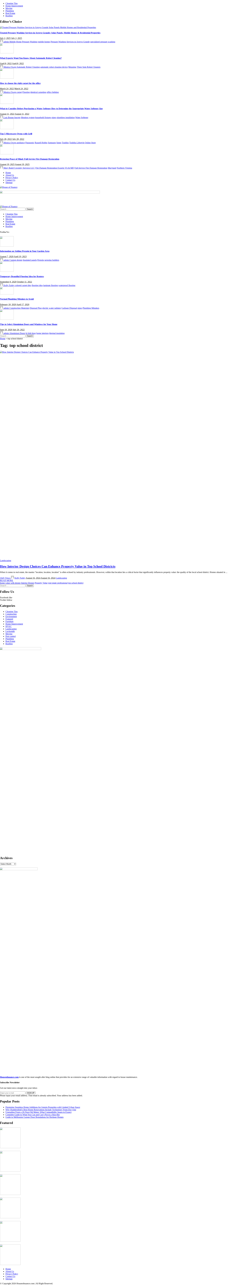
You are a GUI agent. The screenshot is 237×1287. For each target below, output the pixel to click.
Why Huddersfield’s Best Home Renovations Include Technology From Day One (40, 1110)
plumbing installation (66, 117)
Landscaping (5, 560)
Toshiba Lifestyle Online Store (82, 142)
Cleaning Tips (11, 611)
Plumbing (9, 639)
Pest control (10, 636)
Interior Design (27, 583)
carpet (19, 92)
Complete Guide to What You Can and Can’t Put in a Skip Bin (32, 1114)
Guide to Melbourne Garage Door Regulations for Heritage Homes (34, 1117)
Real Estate (10, 641)
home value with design (10, 583)
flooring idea (37, 285)
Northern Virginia (124, 168)
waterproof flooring (66, 285)
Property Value (41, 583)
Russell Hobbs (41, 142)
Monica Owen (9, 67)
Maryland (112, 168)
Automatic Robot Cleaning (28, 67)
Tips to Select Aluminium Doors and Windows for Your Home (28, 324)
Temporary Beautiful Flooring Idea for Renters (22, 276)
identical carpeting (38, 92)
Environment (11, 616)
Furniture (9, 621)
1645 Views (5, 578)
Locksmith (10, 631)
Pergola (40, 260)
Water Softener (81, 117)
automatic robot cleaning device (54, 67)
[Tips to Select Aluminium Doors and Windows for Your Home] (7, 319)
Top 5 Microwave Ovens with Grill (16, 134)
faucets (17, 117)
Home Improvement (14, 624)
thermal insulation (57, 333)
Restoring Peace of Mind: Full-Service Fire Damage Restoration (29, 159)
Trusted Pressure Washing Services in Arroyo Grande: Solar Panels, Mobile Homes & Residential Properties (50, 33)
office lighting (53, 92)
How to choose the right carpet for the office (20, 83)
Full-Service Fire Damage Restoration (90, 168)
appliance (21, 142)
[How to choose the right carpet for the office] (7, 78)
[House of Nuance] (8, 187)
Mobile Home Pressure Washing (23, 42)
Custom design (15, 260)
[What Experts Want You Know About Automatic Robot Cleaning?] (7, 52)
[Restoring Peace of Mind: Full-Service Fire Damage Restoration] (7, 153)
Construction (11, 614)
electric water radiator (51, 308)
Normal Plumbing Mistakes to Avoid (17, 299)
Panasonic (29, 142)
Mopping (72, 67)
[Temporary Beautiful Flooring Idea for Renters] (7, 271)
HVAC (8, 626)
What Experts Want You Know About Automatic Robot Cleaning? (31, 58)
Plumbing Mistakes (91, 308)
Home (2, 338)
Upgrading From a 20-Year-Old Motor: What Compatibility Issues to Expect (38, 1112)
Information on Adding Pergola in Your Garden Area (24, 251)
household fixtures (43, 117)
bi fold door (31, 333)
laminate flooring (50, 285)
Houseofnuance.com (9, 1077)
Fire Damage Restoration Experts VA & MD (54, 168)
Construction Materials (19, 308)
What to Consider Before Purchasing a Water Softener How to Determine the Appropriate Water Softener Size (51, 108)
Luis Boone (8, 117)
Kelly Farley (9, 285)
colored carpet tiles (23, 285)
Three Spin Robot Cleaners (88, 67)
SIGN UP (30, 1093)
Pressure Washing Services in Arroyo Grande (70, 42)
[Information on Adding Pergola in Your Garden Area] (7, 246)
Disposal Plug (36, 308)
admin (6, 42)
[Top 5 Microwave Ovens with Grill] (7, 128)
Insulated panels (30, 260)
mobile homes (44, 42)
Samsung (52, 142)
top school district (75, 583)
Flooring (26, 92)
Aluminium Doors (17, 333)
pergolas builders (51, 260)
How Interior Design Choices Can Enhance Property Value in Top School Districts (57, 566)
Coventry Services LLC (24, 168)
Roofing (9, 644)
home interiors (42, 333)
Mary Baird (8, 168)
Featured (9, 619)
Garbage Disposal (69, 308)
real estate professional (58, 583)
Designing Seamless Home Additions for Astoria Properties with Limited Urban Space (42, 1107)
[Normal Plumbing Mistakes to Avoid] (7, 293)
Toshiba (65, 142)
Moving (8, 634)
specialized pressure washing (102, 42)
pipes (54, 117)
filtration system (28, 117)
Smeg (58, 142)
